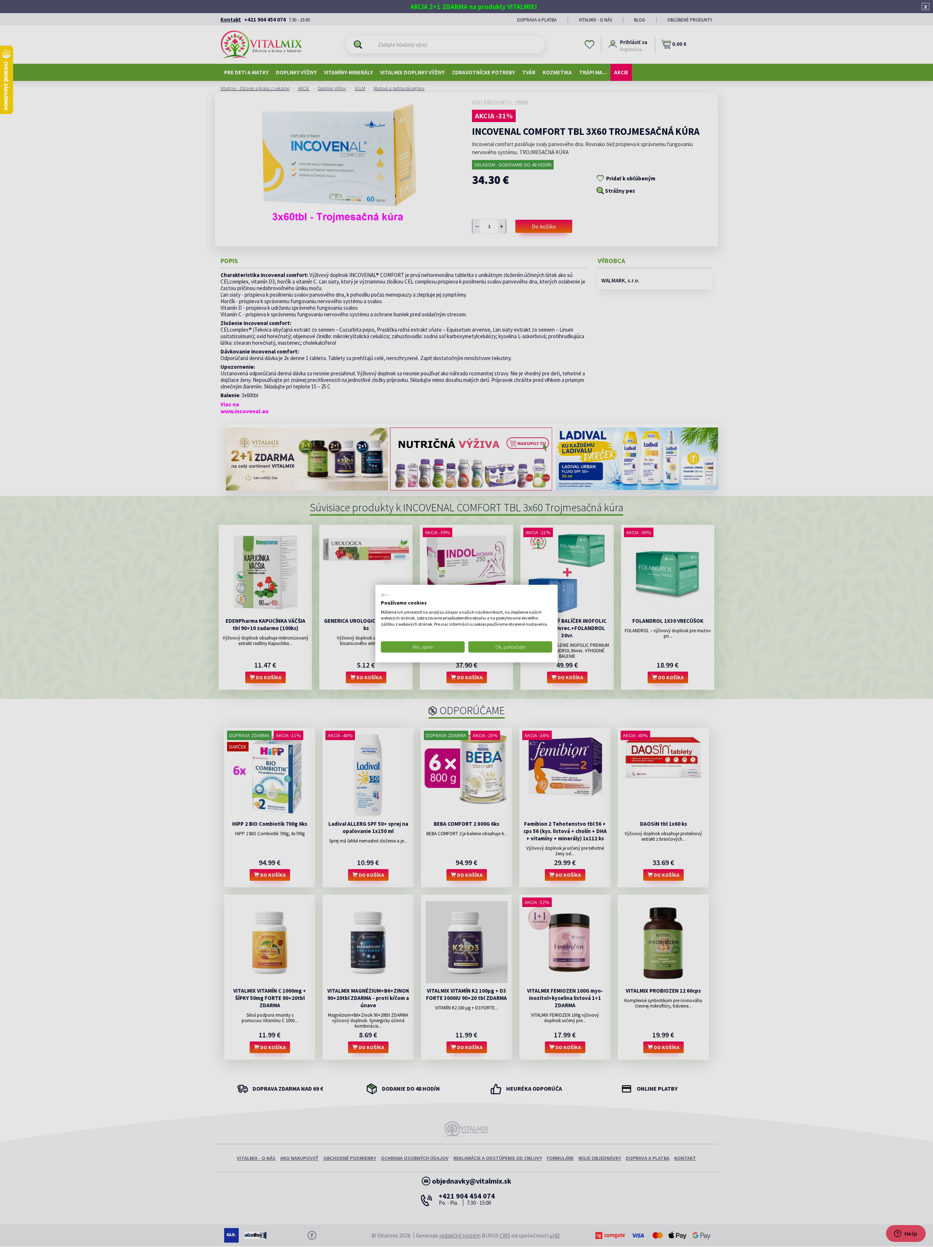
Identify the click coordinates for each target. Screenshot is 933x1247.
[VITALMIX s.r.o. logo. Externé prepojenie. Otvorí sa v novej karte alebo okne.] (385, 595)
